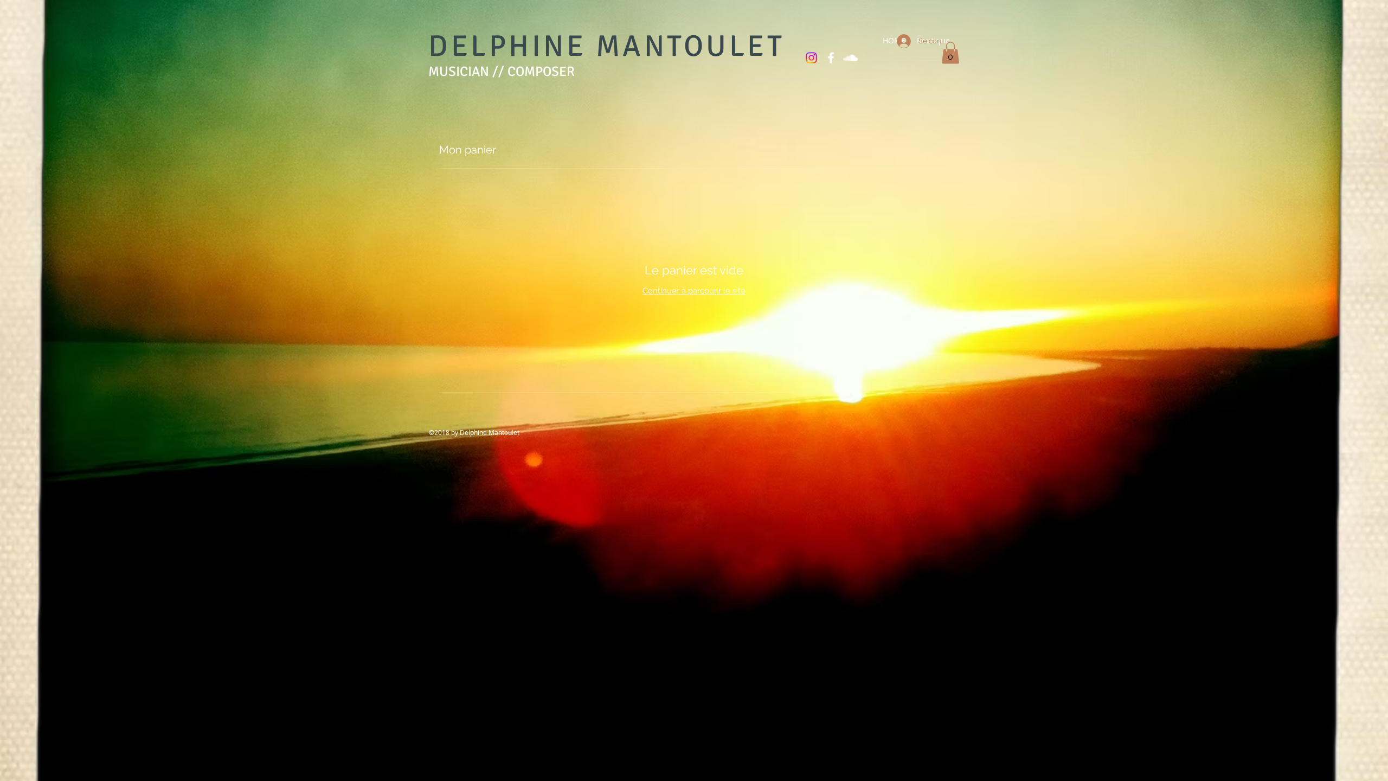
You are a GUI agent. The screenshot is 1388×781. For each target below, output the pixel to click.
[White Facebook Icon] (831, 57)
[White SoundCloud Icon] (850, 57)
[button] (950, 53)
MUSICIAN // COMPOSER (501, 71)
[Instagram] (811, 57)
